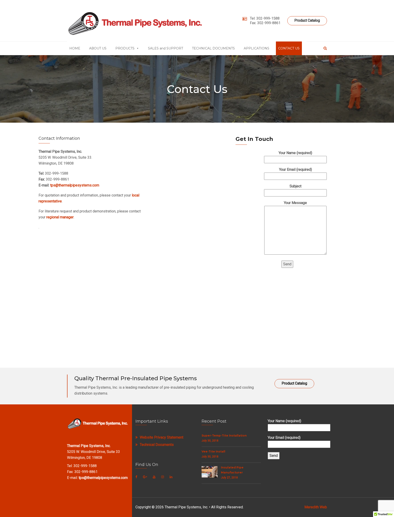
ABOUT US (97, 48)
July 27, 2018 (229, 477)
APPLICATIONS (256, 48)
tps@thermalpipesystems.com (74, 185)
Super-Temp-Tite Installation (224, 435)
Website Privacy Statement (161, 437)
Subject (295, 186)
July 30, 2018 (210, 440)
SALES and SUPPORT (165, 48)
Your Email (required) (295, 169)
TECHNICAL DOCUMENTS (213, 48)
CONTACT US (289, 48)
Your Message (295, 203)
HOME (74, 48)
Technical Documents (157, 444)
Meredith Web (315, 507)
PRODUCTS (125, 48)
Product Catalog (307, 20)
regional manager (60, 217)
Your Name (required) (295, 153)
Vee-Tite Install (213, 451)
